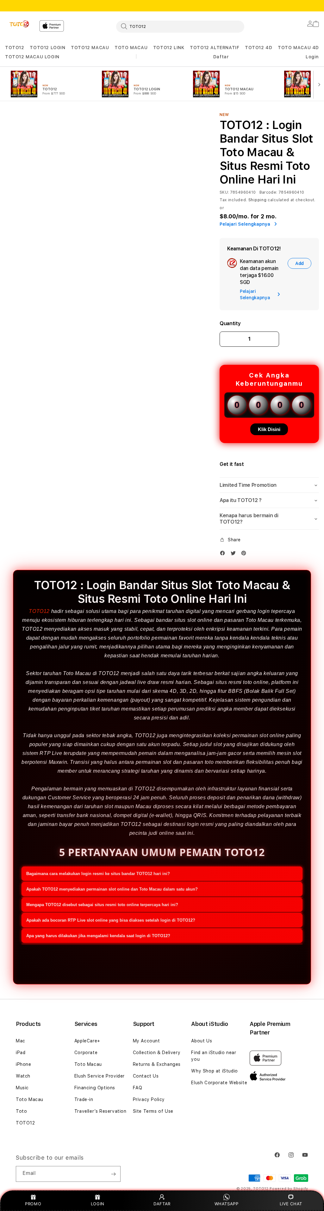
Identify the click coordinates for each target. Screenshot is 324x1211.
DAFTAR (162, 1203)
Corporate (85, 1052)
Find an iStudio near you (213, 1056)
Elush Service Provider (99, 1076)
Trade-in (83, 1099)
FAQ (137, 1087)
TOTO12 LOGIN (47, 47)
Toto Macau (29, 1099)
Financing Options (94, 1087)
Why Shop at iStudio (214, 1070)
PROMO (33, 1203)
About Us (201, 1040)
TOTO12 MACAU (90, 47)
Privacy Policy (149, 1099)
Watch (23, 1076)
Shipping (257, 200)
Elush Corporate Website (219, 1082)
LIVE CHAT (291, 1203)
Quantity (230, 323)
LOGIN (97, 1203)
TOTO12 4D (258, 47)
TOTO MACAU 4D (298, 47)
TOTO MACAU (131, 47)
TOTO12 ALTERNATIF (214, 47)
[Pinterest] (245, 554)
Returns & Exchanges (157, 1064)
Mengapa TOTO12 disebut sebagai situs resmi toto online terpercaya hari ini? (102, 904)
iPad (20, 1052)
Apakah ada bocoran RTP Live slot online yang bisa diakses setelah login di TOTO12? (110, 920)
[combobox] (180, 26)
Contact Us (146, 1076)
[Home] (19, 24)
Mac (20, 1040)
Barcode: (268, 192)
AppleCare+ (87, 1040)
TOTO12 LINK (168, 47)
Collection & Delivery (157, 1052)
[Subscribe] (113, 1174)
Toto (21, 1111)
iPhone (23, 1064)
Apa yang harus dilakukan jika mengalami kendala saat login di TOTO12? (98, 935)
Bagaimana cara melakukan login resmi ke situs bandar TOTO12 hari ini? (98, 873)
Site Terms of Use (153, 1111)
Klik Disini (269, 429)
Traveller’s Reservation (100, 1111)
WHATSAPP (226, 1203)
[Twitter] (234, 554)
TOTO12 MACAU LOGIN (32, 56)
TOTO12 (14, 47)
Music (22, 1087)
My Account (146, 1040)
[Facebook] (224, 554)
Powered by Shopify (289, 1189)
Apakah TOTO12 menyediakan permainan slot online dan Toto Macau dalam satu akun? (112, 889)
